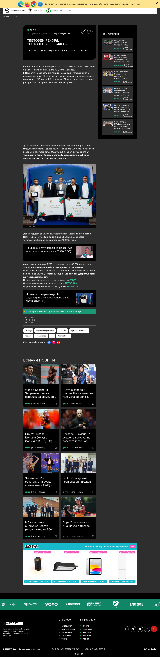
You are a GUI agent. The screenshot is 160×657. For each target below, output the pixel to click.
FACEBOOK (73, 286)
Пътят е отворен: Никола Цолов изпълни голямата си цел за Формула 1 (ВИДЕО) (78, 393)
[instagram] (147, 629)
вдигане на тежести (79, 331)
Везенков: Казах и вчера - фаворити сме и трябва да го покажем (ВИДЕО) (122, 108)
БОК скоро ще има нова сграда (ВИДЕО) (77, 479)
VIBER (73, 280)
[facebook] (126, 629)
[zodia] (151, 604)
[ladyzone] (130, 604)
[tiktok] (133, 629)
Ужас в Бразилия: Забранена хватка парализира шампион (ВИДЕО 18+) (39, 393)
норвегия (62, 331)
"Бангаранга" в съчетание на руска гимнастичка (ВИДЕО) (39, 481)
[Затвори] (157, 2)
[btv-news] (66, 604)
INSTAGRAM (71, 283)
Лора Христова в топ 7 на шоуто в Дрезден (77, 524)
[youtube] (140, 629)
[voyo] (44, 604)
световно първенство (45, 331)
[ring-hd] (23, 604)
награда (28, 331)
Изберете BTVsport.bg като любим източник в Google (54, 311)
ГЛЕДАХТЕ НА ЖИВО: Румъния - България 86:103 (121, 43)
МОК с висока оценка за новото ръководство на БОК (39, 526)
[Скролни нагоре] (154, 629)
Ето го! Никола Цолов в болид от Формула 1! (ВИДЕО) (38, 437)
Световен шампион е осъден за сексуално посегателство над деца (76, 437)
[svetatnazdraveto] (108, 604)
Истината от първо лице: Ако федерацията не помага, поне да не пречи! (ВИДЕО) (47, 297)
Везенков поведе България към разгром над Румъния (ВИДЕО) (121, 75)
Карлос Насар (64, 336)
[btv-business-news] (87, 604)
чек (52, 336)
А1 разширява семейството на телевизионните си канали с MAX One (121, 58)
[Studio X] (153, 649)
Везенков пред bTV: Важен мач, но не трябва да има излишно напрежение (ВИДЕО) (123, 125)
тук (132, 547)
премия (28, 336)
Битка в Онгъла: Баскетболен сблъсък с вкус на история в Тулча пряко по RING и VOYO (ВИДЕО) (121, 91)
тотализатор (41, 336)
